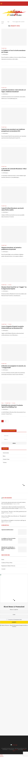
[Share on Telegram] (17, 61)
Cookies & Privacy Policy (6, 562)
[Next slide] (24, 477)
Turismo (5, 462)
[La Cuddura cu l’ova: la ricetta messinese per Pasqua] (14, 37)
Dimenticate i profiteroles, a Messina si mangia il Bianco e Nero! (8, 549)
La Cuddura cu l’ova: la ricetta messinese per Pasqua (8, 539)
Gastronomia (6, 452)
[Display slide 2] (14, 600)
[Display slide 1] (13, 599)
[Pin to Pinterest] (14, 61)
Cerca (14, 443)
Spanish (2, 756)
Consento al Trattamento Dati (15, 619)
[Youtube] (24, 4)
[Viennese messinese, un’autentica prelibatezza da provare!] (14, 234)
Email (14, 614)
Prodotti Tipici (6, 459)
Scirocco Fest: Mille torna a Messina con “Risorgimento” (13, 516)
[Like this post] (9, 61)
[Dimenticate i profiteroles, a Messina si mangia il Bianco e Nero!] (22, 549)
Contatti (3, 569)
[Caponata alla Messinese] (22, 532)
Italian (1, 754)
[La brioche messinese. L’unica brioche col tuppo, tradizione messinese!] (14, 76)
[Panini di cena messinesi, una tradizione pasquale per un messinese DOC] (14, 116)
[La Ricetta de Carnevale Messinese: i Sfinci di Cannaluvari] (14, 155)
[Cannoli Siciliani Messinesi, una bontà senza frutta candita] (14, 194)
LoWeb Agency (5, 54)
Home (2, 21)
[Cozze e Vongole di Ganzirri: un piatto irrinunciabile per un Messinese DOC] (14, 313)
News (4, 456)
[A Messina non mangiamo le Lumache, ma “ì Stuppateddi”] (14, 352)
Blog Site (16, 749)
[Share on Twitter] (12, 61)
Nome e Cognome (14, 609)
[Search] (26, 4)
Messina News (8, 497)
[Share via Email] (18, 61)
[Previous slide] (3, 477)
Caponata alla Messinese (7, 529)
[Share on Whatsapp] (15, 61)
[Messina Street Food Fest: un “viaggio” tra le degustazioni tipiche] (14, 273)
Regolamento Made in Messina (8, 565)
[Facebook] (21, 4)
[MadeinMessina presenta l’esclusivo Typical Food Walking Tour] (14, 392)
